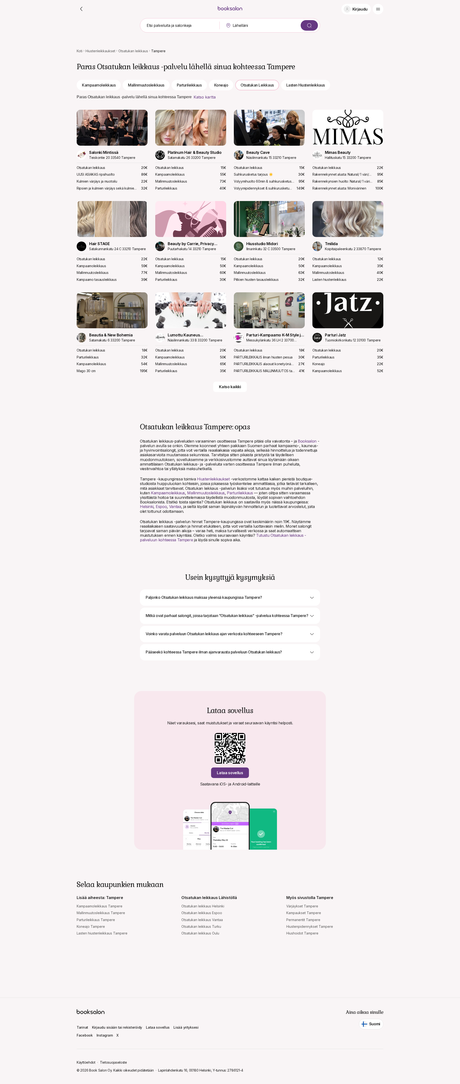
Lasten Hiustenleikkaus (305, 85)
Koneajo (221, 85)
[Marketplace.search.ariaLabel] (309, 25)
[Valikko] (378, 9)
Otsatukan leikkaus (133, 51)
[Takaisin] (81, 9)
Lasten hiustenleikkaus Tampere (102, 933)
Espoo (161, 506)
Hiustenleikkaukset (100, 51)
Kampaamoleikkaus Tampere (99, 906)
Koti (79, 51)
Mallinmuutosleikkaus (146, 85)
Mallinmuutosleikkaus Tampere (101, 913)
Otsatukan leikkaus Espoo (201, 913)
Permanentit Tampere (303, 920)
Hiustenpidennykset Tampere (309, 926)
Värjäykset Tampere (302, 906)
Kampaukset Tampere (303, 913)
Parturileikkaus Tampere (96, 920)
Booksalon (307, 441)
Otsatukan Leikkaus (257, 85)
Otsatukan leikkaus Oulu (200, 933)
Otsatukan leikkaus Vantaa (202, 920)
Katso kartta (205, 97)
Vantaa (175, 506)
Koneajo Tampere (91, 926)
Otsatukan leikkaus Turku (201, 926)
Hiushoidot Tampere (302, 933)
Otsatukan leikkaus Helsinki (202, 906)
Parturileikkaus (189, 85)
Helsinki (146, 506)
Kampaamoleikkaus (98, 85)
